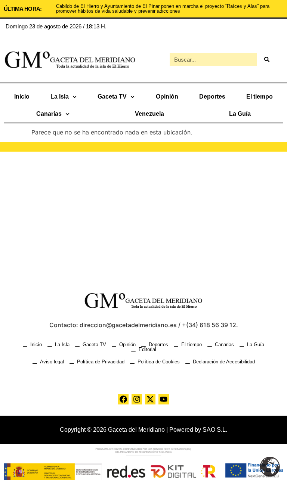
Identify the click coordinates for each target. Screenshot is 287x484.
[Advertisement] (143, 215)
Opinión (167, 96)
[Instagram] (137, 399)
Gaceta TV (112, 96)
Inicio (22, 96)
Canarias (49, 114)
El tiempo (259, 96)
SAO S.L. (215, 429)
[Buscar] (266, 59)
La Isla (59, 96)
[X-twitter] (150, 399)
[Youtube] (163, 399)
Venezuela (149, 114)
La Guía (240, 114)
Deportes (212, 96)
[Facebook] (123, 399)
